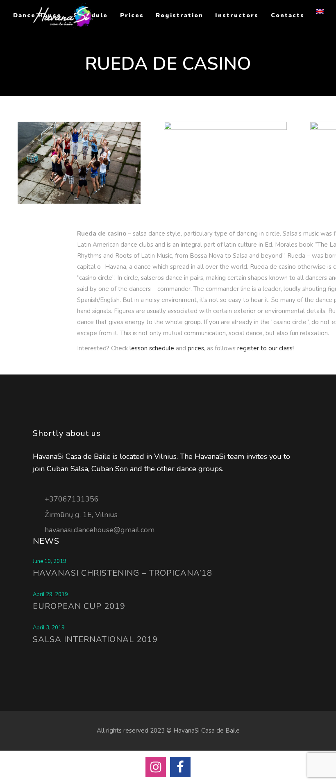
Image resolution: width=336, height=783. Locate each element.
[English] (321, 15)
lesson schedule (151, 348)
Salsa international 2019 (95, 639)
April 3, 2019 (49, 627)
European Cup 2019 (79, 606)
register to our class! (265, 348)
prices (196, 348)
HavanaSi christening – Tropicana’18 (122, 573)
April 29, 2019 (50, 594)
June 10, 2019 (49, 561)
